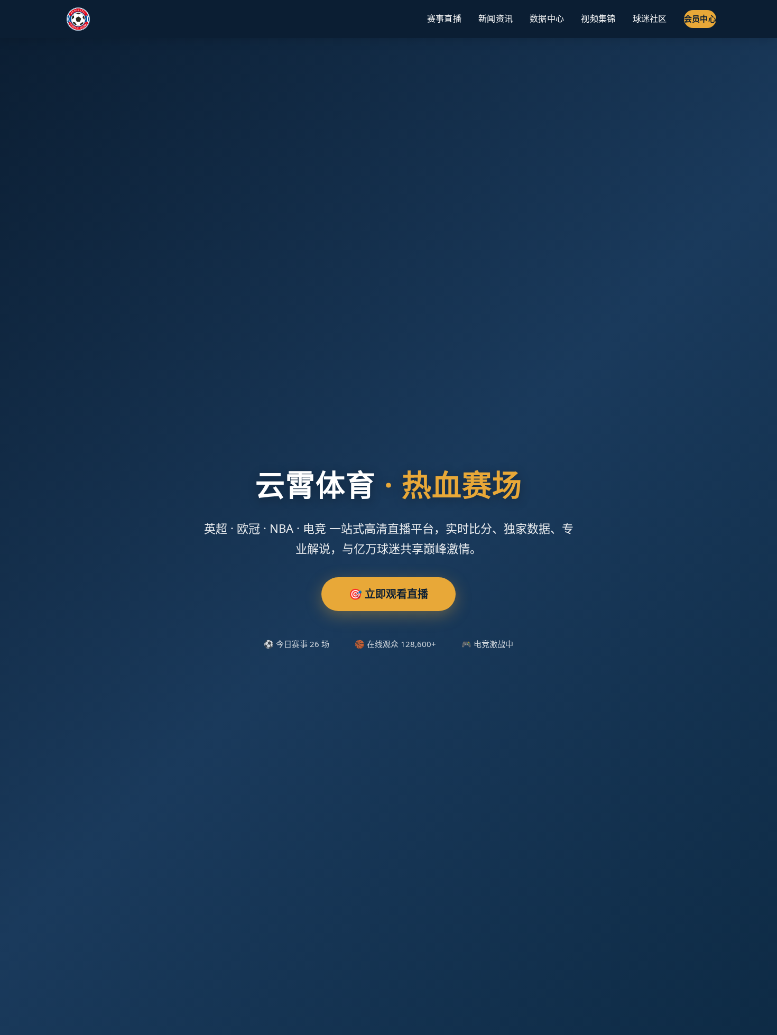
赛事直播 (444, 18)
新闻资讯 (495, 18)
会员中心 (700, 18)
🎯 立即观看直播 (388, 594)
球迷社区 (650, 18)
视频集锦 (598, 18)
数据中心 (547, 18)
